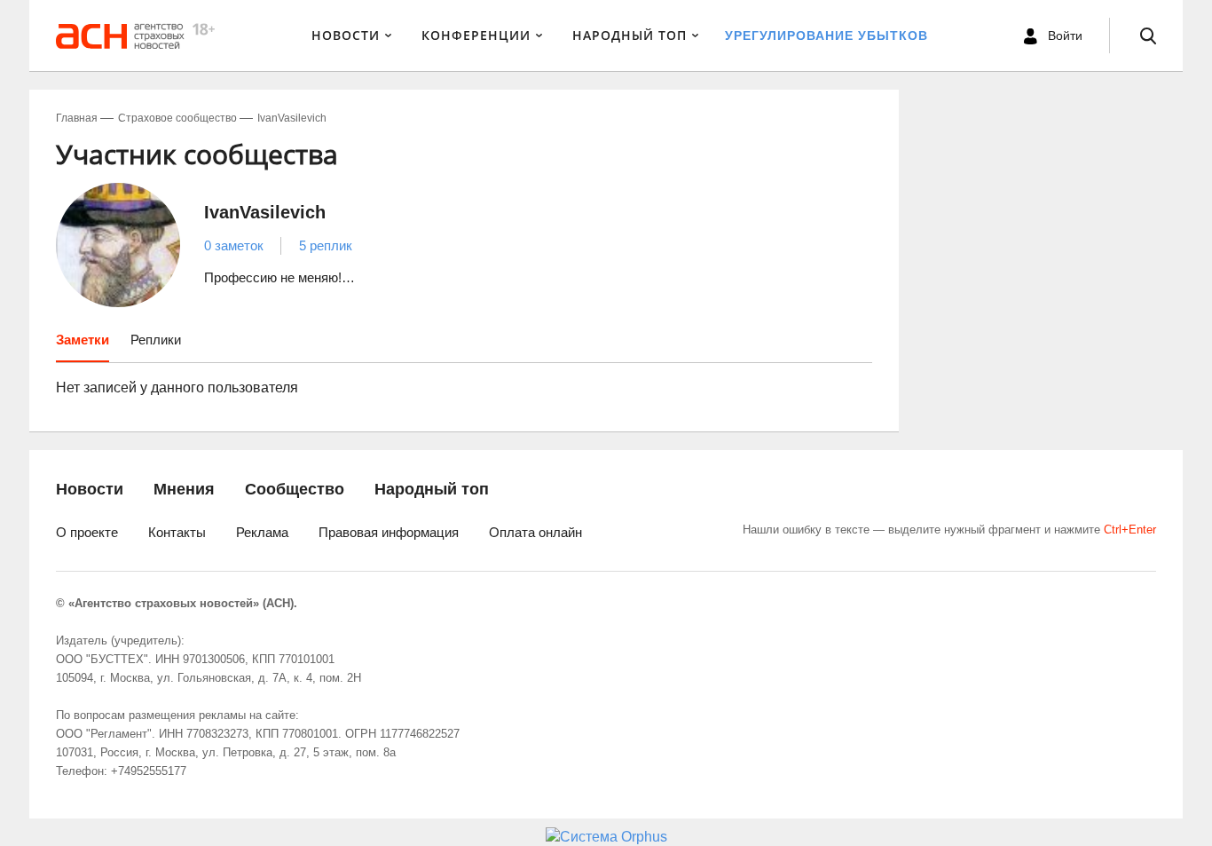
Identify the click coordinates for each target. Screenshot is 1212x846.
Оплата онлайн (535, 532)
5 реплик (325, 245)
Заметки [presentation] (82, 339)
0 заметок (234, 245)
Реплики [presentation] (155, 339)
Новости (345, 35)
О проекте (87, 532)
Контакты (177, 532)
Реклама (262, 532)
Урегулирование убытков (826, 35)
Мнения (184, 489)
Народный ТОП (629, 35)
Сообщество (294, 489)
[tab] (82, 346)
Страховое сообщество (177, 118)
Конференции (476, 35)
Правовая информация (389, 532)
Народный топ (431, 489)
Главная (77, 118)
